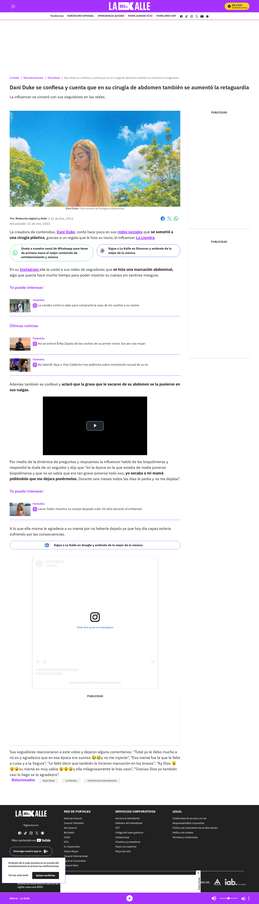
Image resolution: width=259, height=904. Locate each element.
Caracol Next (71, 866)
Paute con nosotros (125, 847)
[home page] (129, 6)
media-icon (129, 898)
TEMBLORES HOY (166, 16)
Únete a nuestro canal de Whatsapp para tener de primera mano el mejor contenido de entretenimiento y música (54, 253)
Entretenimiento (33, 77)
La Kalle (14, 77)
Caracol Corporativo (75, 861)
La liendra (71, 780)
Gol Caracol (70, 828)
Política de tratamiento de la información (195, 828)
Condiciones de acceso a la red (189, 819)
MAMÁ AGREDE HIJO (140, 16)
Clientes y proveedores (127, 842)
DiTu (66, 842)
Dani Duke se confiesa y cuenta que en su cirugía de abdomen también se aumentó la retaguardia (121, 77)
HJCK (67, 837)
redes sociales (130, 231)
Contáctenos (122, 837)
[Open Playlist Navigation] (248, 898)
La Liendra (145, 237)
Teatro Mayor (71, 851)
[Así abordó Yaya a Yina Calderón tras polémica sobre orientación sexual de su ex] (20, 365)
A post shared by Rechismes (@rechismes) (95, 682)
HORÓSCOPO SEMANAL (80, 16)
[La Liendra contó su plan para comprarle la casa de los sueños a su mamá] (20, 305)
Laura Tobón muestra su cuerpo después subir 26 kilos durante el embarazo (90, 509)
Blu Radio (69, 833)
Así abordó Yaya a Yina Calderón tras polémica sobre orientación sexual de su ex (93, 364)
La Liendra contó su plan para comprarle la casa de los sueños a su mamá (88, 305)
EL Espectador (72, 847)
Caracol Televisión (74, 823)
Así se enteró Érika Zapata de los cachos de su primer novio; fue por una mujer (91, 343)
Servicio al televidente (127, 819)
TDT (117, 828)
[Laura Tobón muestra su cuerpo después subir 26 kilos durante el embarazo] (20, 509)
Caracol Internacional (76, 856)
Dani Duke (66, 231)
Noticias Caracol (73, 819)
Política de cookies (183, 833)
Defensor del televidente (128, 823)
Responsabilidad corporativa (188, 823)
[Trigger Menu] (13, 6)
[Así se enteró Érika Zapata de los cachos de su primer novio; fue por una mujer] (20, 344)
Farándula (54, 77)
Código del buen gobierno (129, 833)
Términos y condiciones (185, 837)
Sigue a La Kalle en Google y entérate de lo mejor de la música (98, 545)
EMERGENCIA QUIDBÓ (111, 16)
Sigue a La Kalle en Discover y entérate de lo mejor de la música (140, 251)
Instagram (29, 269)
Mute (214, 898)
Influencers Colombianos (102, 780)
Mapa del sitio (123, 851)
